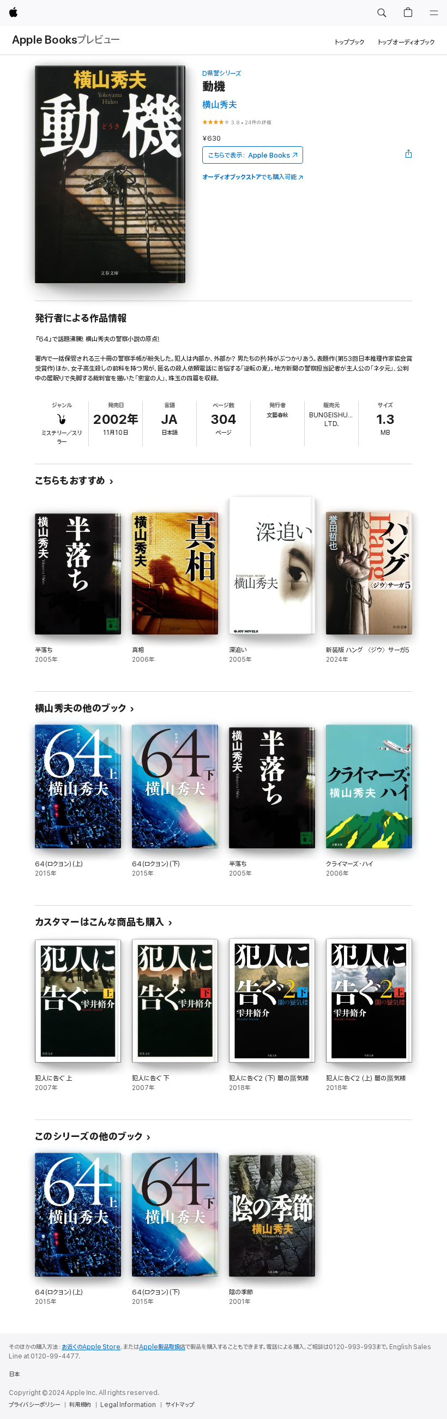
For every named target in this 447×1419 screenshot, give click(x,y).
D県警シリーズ (221, 73)
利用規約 (80, 1405)
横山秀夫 (219, 105)
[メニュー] (434, 13)
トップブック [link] (350, 42)
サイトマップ (179, 1405)
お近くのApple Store (91, 1347)
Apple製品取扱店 (162, 1347)
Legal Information (128, 1405)
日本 (14, 1374)
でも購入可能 (249, 177)
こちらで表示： (249, 155)
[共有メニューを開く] (408, 155)
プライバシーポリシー (34, 1405)
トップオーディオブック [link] (406, 42)
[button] (382, 13)
